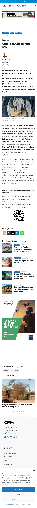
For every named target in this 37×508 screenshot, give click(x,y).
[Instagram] (14, 437)
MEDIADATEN (8, 464)
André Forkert (6, 59)
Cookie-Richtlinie (10, 504)
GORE (7, 159)
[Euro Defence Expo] (18, 341)
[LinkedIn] (5, 437)
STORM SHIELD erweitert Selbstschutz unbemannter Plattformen (24, 276)
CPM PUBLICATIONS (10, 453)
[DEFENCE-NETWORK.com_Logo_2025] (14, 6)
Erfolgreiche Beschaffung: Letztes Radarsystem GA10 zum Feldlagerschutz (17, 406)
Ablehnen (18, 495)
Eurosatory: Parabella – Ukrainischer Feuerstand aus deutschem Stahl (23, 249)
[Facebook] (11, 437)
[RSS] (16, 437)
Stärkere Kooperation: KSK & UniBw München (23, 261)
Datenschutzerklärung (20, 504)
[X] (8, 437)
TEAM (6, 460)
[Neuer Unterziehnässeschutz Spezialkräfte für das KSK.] (18, 106)
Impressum (28, 504)
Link (22, 207)
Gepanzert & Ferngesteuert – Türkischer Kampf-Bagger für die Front (24, 289)
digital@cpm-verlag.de (11, 433)
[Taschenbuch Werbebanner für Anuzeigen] (18, 18)
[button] (34, 470)
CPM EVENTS (8, 457)
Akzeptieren (18, 489)
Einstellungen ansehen (18, 500)
